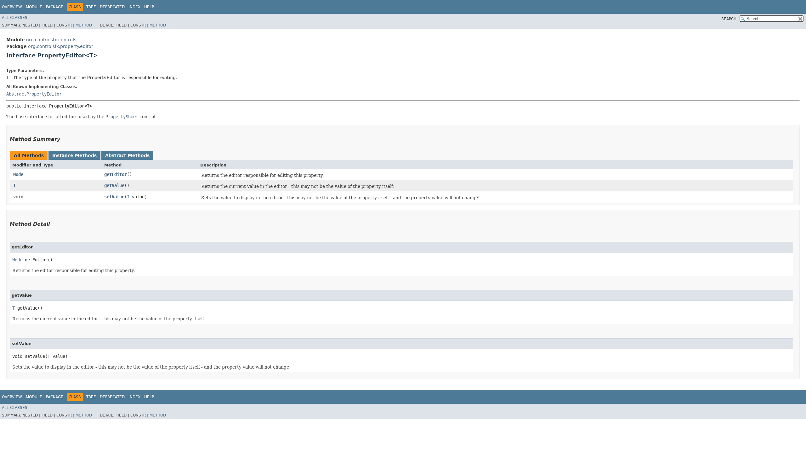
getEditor (115, 174)
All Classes (14, 17)
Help (149, 7)
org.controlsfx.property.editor (60, 46)
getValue (114, 185)
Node (18, 174)
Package (54, 7)
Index (134, 7)
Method (84, 25)
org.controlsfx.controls (51, 39)
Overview (12, 7)
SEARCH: (729, 19)
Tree (91, 7)
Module (34, 7)
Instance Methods (74, 155)
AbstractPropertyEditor (34, 93)
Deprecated (112, 7)
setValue (114, 196)
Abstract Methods (127, 155)
